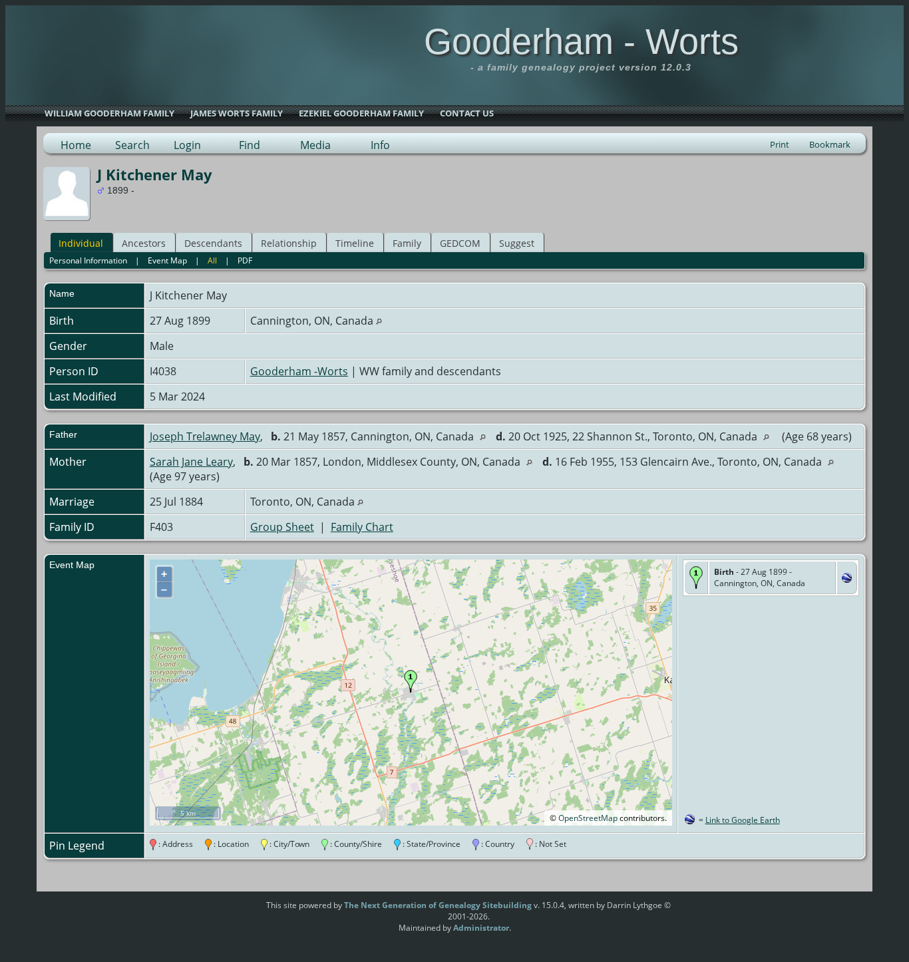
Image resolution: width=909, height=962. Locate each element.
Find (249, 145)
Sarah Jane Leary (191, 461)
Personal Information (88, 260)
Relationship (289, 243)
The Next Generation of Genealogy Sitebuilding (438, 905)
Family (407, 243)
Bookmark (829, 144)
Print (779, 144)
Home (76, 145)
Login (187, 145)
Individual (81, 243)
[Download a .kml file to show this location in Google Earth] (847, 578)
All (212, 260)
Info (380, 145)
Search (132, 145)
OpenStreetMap (588, 818)
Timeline (354, 243)
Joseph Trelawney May (205, 436)
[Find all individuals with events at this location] (379, 320)
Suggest (516, 243)
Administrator (481, 927)
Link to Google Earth (742, 820)
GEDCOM (460, 243)
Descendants (213, 243)
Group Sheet (282, 527)
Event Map (167, 260)
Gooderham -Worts (299, 371)
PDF (245, 260)
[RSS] (241, 910)
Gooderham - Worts (581, 41)
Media (315, 145)
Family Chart (362, 527)
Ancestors (144, 243)
